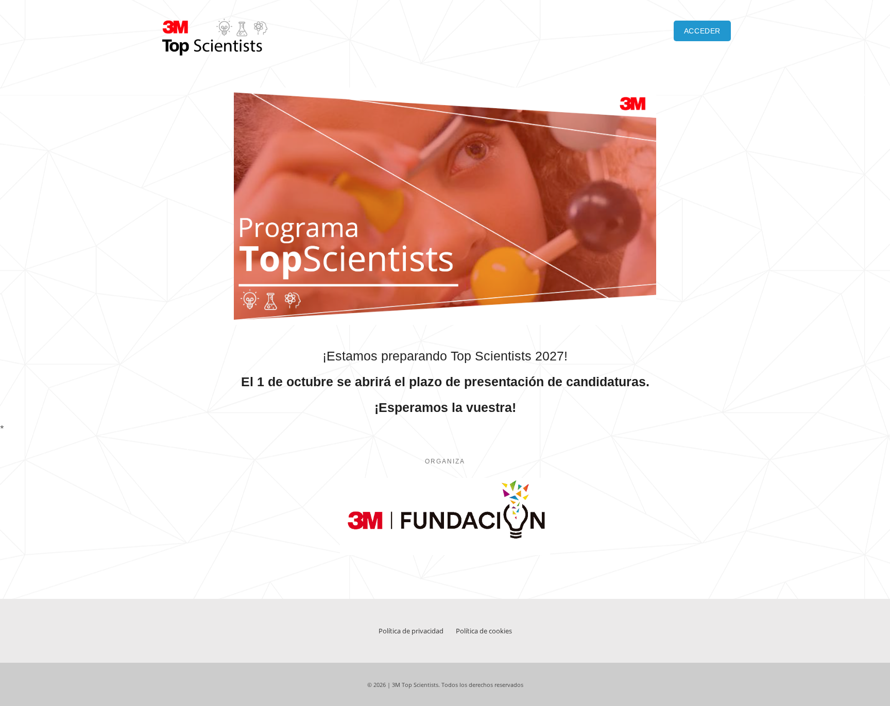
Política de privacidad (411, 630)
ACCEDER (702, 31)
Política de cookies (484, 630)
